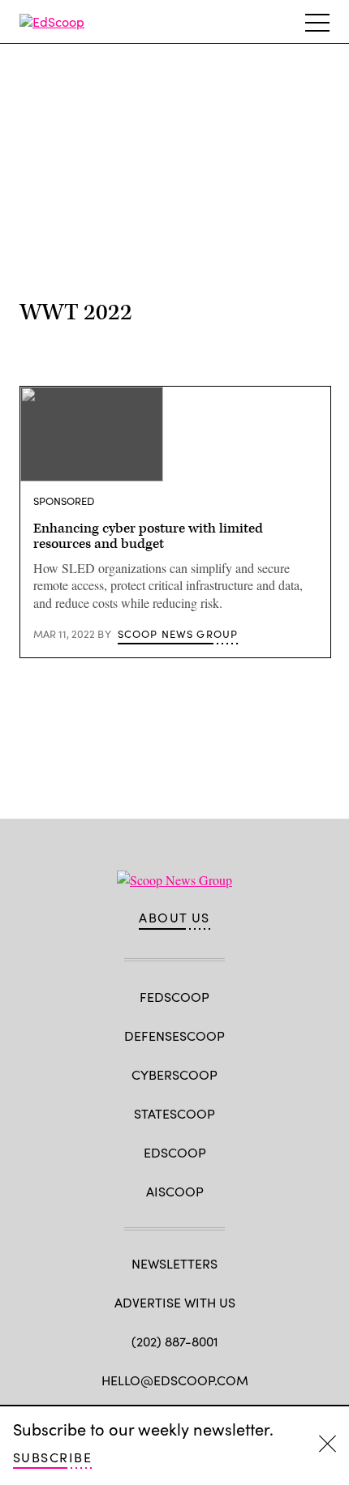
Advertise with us (174, 1302)
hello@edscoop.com (174, 1380)
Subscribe (52, 1457)
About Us (174, 917)
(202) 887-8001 (174, 1341)
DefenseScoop (174, 1035)
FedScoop (174, 996)
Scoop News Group (178, 634)
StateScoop (174, 1113)
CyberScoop (174, 1074)
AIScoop (175, 1191)
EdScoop (175, 1152)
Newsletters (174, 1263)
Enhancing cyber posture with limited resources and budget (148, 537)
